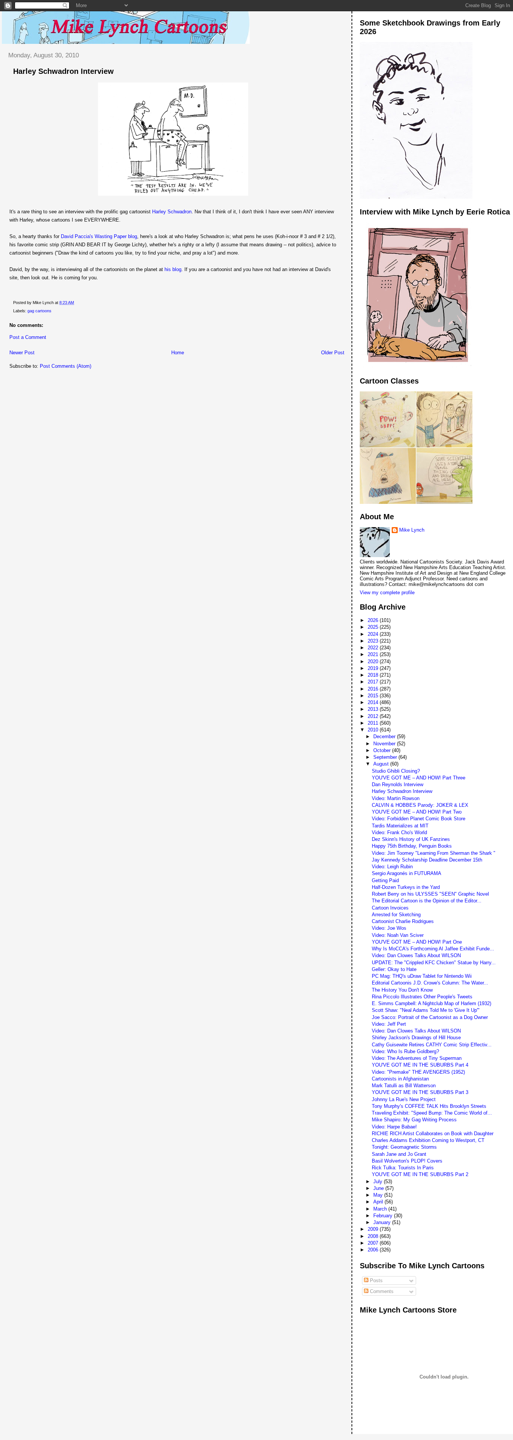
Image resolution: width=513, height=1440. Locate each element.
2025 (374, 627)
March (380, 1209)
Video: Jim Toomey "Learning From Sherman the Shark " (433, 853)
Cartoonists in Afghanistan (400, 1079)
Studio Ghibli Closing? (396, 771)
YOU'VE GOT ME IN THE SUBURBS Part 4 (420, 1065)
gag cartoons (39, 311)
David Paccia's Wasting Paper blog (99, 236)
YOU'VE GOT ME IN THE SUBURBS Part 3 (420, 1092)
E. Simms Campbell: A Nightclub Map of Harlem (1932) (431, 1003)
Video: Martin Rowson (395, 798)
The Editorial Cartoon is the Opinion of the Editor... (426, 901)
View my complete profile (387, 592)
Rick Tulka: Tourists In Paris (403, 1167)
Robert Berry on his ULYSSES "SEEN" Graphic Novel (430, 894)
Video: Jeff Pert (389, 1024)
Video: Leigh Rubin (392, 866)
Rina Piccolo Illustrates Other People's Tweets (422, 996)
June (379, 1188)
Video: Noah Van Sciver (398, 935)
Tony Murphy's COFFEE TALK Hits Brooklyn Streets (429, 1106)
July (378, 1181)
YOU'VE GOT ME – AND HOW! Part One (417, 942)
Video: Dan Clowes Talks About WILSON (416, 955)
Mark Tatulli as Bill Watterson (404, 1085)
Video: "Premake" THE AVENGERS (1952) (418, 1072)
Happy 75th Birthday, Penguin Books (412, 846)
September (385, 757)
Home (177, 352)
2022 (374, 647)
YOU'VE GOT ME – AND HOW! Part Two (417, 812)
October (382, 750)
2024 (374, 634)
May (378, 1195)
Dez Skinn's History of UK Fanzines (411, 839)
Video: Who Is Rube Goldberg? (405, 1051)
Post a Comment (27, 337)
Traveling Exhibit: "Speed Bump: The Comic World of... (432, 1113)
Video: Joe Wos (389, 928)
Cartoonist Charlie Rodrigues (403, 921)
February (383, 1215)
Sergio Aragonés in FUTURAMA (406, 873)
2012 (374, 716)
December (385, 736)
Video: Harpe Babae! (394, 1127)
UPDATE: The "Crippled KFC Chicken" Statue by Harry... (434, 962)
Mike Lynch (411, 530)
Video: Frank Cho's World (399, 832)
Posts (375, 1280)
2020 (374, 661)
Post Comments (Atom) (65, 366)
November (385, 743)
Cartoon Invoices (390, 908)
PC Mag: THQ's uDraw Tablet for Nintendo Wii (422, 976)
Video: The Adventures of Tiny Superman (417, 1058)
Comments (381, 1291)
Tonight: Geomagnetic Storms (404, 1147)
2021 (374, 654)
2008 (374, 1236)
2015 (374, 695)
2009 (374, 1229)
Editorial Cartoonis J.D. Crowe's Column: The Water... (430, 983)
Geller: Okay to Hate (394, 969)
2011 (374, 723)
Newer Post (22, 352)
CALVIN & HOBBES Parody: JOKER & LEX (420, 805)
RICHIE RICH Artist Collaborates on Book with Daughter (432, 1133)
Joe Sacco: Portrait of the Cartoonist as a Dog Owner (430, 1017)
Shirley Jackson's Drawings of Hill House (416, 1037)
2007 (374, 1243)
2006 (374, 1250)
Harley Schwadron (172, 211)
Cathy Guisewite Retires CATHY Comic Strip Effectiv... (432, 1044)
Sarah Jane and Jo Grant (399, 1154)
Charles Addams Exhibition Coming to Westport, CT (428, 1140)
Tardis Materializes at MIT (400, 826)
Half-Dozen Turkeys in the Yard (406, 887)
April (379, 1202)
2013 (374, 709)
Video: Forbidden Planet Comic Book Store (418, 818)
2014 (374, 702)
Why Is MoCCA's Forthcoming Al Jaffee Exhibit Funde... (433, 949)
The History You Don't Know (402, 990)
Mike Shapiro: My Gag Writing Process (414, 1119)
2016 (374, 689)
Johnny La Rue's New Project (404, 1099)
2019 (374, 668)
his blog (172, 269)
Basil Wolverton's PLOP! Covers (407, 1161)
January (382, 1222)
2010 (374, 730)
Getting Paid (385, 880)
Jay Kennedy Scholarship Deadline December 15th (427, 860)
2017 (374, 682)
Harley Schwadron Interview (63, 71)
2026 (374, 620)
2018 (374, 675)
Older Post (332, 352)
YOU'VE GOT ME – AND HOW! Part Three (418, 778)
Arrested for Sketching (396, 914)
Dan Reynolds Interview (397, 784)
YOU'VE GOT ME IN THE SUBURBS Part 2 (420, 1174)
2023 (374, 641)
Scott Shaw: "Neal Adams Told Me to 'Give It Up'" (426, 1010)
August (381, 764)
